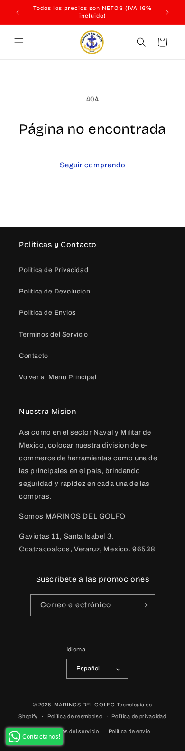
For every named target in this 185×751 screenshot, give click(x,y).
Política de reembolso (74, 716)
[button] (19, 42)
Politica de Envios (47, 312)
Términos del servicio (71, 731)
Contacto (33, 355)
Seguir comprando (93, 165)
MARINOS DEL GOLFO (84, 704)
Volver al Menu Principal (57, 377)
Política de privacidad (138, 716)
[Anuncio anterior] (17, 12)
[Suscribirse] (144, 605)
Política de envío (129, 731)
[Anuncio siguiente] (167, 12)
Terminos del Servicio (53, 334)
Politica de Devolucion (54, 291)
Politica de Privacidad (53, 270)
